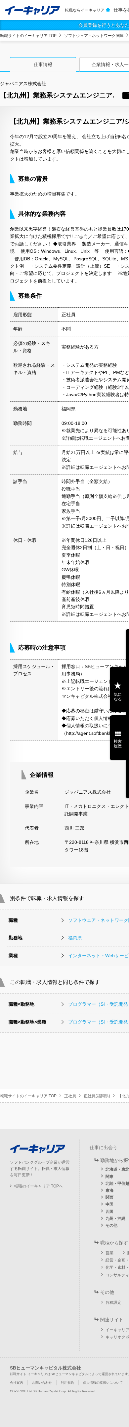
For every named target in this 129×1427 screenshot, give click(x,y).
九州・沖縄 (115, 1218)
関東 (109, 1176)
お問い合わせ (42, 1382)
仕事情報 (43, 64)
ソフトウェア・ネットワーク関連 (94, 35)
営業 (109, 1253)
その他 (111, 1225)
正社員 (70, 1096)
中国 (109, 1204)
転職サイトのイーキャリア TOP (28, 35)
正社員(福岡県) (97, 1096)
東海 (109, 1190)
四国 (109, 1211)
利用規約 (67, 1382)
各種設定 (113, 1302)
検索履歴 (118, 743)
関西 (109, 1197)
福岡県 (75, 937)
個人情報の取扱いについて (103, 1382)
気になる (118, 696)
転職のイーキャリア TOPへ (38, 1186)
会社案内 (16, 1382)
